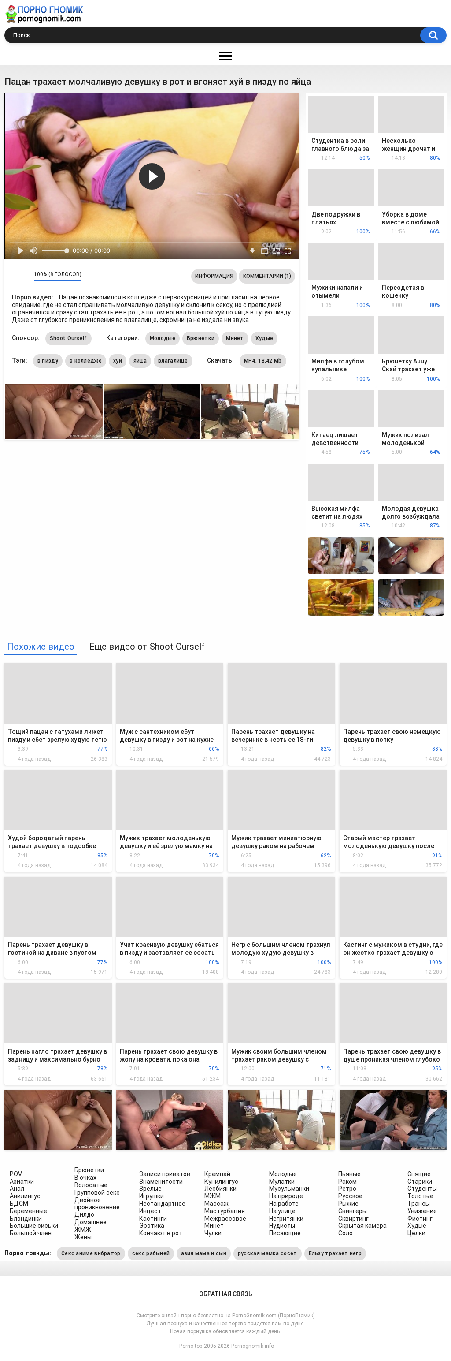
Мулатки (282, 1181)
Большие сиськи (34, 1225)
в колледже (86, 361)
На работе (284, 1203)
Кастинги (153, 1218)
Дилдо (84, 1214)
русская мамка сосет (267, 1253)
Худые (264, 338)
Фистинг (420, 1218)
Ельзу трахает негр (335, 1253)
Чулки (213, 1233)
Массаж (216, 1203)
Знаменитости (161, 1181)
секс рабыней (151, 1253)
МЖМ (212, 1196)
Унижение (422, 1211)
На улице (282, 1211)
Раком (347, 1181)
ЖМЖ (82, 1229)
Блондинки (26, 1218)
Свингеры (352, 1211)
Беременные (28, 1211)
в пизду (47, 361)
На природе (286, 1196)
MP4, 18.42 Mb (263, 361)
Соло (345, 1233)
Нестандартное (162, 1203)
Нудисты (282, 1225)
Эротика (151, 1225)
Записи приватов (164, 1174)
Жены (83, 1237)
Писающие (285, 1233)
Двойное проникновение (97, 1203)
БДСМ (19, 1203)
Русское (350, 1196)
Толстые (420, 1196)
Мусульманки (289, 1188)
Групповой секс (97, 1192)
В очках (85, 1177)
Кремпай (217, 1174)
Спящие (419, 1174)
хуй (117, 361)
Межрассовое (225, 1218)
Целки (416, 1233)
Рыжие (348, 1203)
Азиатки (22, 1181)
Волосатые (90, 1185)
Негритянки (286, 1218)
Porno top (190, 1346)
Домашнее (90, 1222)
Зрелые (150, 1188)
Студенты (422, 1188)
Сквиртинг (353, 1218)
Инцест (150, 1211)
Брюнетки (200, 338)
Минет (235, 338)
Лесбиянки (220, 1188)
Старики (419, 1181)
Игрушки (151, 1196)
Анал (17, 1188)
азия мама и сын (203, 1253)
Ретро (347, 1188)
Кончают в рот (160, 1233)
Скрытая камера (362, 1225)
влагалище (173, 361)
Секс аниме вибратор (91, 1253)
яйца (140, 361)
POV (16, 1174)
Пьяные (349, 1174)
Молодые (162, 338)
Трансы (418, 1203)
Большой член (31, 1233)
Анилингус (25, 1196)
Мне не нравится (25, 276)
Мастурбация (224, 1211)
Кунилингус (221, 1181)
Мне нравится (13, 276)
